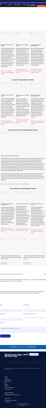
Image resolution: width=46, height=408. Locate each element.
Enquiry (6, 384)
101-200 (40, 317)
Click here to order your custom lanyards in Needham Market (7, 122)
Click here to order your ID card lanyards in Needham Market (37, 231)
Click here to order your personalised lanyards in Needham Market (36, 71)
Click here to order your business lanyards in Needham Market (8, 230)
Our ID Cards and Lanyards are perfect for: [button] (11, 274)
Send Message (5, 336)
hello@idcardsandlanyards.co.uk (12, 394)
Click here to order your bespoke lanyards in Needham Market (23, 71)
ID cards (6, 378)
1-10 (25, 317)
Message (1, 322)
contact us (30, 279)
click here (12, 281)
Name (1, 305)
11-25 (29, 317)
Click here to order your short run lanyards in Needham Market (22, 121)
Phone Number (26, 305)
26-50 (32, 317)
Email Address (2, 314)
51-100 (36, 317)
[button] (4, 263)
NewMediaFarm (22, 404)
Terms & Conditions (9, 387)
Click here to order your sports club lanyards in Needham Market (38, 122)
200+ (45, 317)
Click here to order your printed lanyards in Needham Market (7, 72)
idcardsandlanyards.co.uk (33, 13)
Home (6, 376)
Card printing (8, 379)
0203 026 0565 (9, 393)
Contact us (7, 386)
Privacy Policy (8, 389)
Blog (6, 382)
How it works (8, 381)
